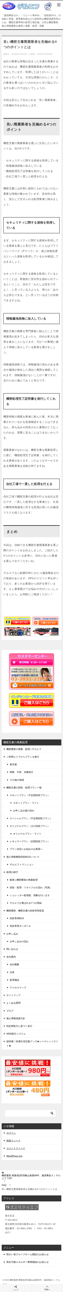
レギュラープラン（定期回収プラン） (30, 841)
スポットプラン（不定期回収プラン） (30, 795)
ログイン (11, 1133)
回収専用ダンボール (20, 926)
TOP (31, 1177)
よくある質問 (13, 1003)
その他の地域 (17, 780)
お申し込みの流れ (19, 941)
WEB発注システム (16, 1033)
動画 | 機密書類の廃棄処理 (24, 879)
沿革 (12, 972)
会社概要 (14, 964)
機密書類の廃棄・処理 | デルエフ (23, 749)
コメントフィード (15, 1148)
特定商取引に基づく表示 (19, 1026)
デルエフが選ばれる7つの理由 (26, 903)
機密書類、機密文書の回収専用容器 (25, 910)
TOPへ (47, 1290)
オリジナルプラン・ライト (27, 833)
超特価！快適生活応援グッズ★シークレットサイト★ (32, 1043)
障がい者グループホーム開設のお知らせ (27, 1254)
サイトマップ (13, 995)
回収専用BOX (17, 918)
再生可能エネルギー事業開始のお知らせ (27, 1262)
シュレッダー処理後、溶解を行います (30, 895)
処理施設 (14, 980)
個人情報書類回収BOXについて (22, 857)
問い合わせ (12, 949)
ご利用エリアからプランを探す (22, 756)
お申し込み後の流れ (23, 810)
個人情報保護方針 (15, 1018)
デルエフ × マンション (22, 864)
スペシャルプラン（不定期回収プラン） (31, 818)
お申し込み (12, 933)
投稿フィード (13, 1140)
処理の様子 (12, 872)
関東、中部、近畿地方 (21, 772)
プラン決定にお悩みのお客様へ (26, 849)
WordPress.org (14, 1156)
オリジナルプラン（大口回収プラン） (30, 826)
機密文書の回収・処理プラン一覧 (24, 787)
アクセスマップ (18, 987)
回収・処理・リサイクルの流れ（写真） (31, 887)
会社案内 (11, 956)
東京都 (13, 764)
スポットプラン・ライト (26, 803)
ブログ (9, 1010)
